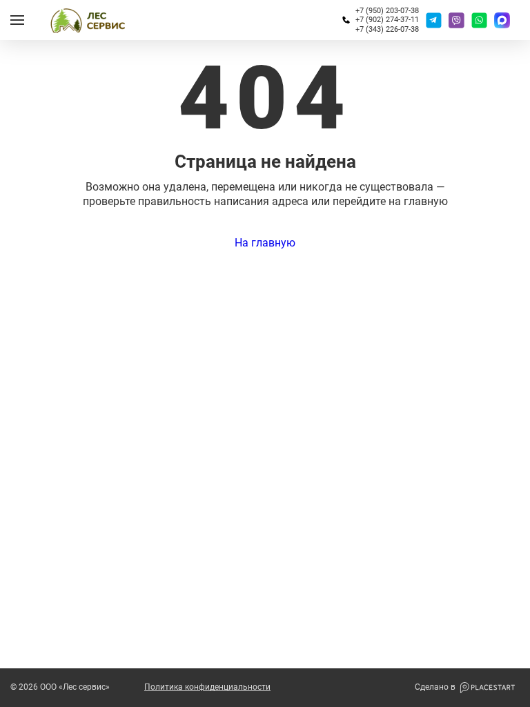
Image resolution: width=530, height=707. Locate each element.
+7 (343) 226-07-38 (387, 29)
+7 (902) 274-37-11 (387, 19)
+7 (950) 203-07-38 (387, 10)
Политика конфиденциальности (207, 687)
